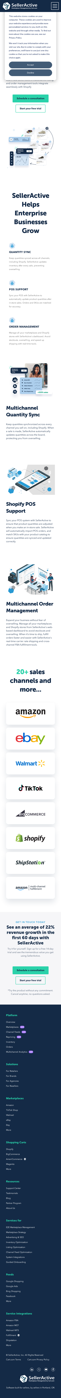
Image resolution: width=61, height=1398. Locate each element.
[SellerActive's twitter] (39, 1369)
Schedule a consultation (30, 98)
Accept (30, 64)
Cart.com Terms (13, 1359)
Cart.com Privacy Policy (38, 1359)
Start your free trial (30, 108)
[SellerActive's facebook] (53, 1369)
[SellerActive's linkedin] (32, 1369)
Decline (30, 72)
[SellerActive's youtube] (46, 1369)
